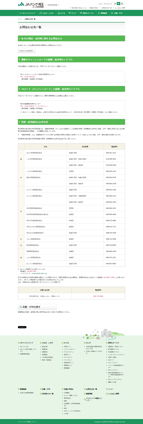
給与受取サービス (113, 349)
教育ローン (67, 354)
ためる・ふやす (47, 343)
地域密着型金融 (24, 354)
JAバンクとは (24, 346)
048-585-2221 (111, 208)
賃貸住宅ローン (69, 362)
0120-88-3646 (111, 165)
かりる (66, 343)
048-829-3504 (111, 214)
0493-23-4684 (111, 220)
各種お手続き (94, 8)
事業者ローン (68, 365)
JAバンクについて (26, 343)
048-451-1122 (111, 153)
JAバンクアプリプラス (115, 379)
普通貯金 (44, 349)
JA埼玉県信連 (52, 5)
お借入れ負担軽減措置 (27, 393)
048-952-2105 (111, 190)
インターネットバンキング (116, 354)
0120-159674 (29, 106)
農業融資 (66, 368)
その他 (66, 413)
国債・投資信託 (47, 360)
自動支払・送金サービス (115, 346)
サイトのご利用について (27, 422)
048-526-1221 (111, 171)
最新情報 (89, 394)
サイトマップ (108, 3)
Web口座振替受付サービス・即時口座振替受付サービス (116, 375)
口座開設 (66, 393)
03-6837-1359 (31, 271)
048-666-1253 (111, 202)
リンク (101, 3)
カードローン (68, 357)
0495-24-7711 (111, 227)
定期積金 (44, 354)
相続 (65, 401)
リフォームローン (69, 349)
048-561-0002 (111, 263)
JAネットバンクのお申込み (72, 411)
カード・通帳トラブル (71, 395)
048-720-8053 (111, 245)
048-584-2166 (111, 251)
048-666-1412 (111, 196)
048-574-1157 (111, 257)
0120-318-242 (30, 77)
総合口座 (44, 346)
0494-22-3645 (111, 239)
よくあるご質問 (120, 8)
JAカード (111, 360)
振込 (65, 408)
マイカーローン (69, 352)
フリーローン (68, 360)
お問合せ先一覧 (107, 8)
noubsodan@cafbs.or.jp (39, 273)
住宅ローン (67, 346)
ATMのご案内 (112, 357)
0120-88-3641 (111, 159)
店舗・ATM (46, 389)
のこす (88, 343)
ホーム (20, 19)
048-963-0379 (111, 177)
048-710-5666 (98, 296)
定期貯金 (44, 352)
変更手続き (67, 398)
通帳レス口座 (112, 382)
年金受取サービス (113, 352)
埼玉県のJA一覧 (48, 394)
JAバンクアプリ (113, 370)
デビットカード (113, 362)
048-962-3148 (111, 183)
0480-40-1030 (111, 233)
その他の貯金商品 (47, 357)
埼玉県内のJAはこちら (79, 8)
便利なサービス (113, 343)
